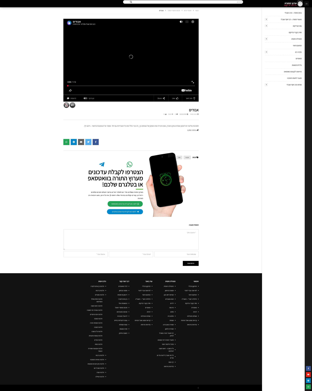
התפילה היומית (296, 39)
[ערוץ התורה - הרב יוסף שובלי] (293, 3)
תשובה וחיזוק (123, 333)
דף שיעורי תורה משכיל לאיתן (166, 334)
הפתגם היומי (297, 45)
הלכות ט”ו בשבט (97, 331)
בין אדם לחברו (122, 299)
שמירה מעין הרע (168, 325)
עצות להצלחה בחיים (120, 320)
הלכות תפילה (99, 377)
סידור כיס (298, 52)
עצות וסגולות (123, 325)
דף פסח (171, 362)
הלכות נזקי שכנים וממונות (96, 364)
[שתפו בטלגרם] (308, 380)
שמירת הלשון (169, 329)
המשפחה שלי (123, 303)
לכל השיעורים (122, 286)
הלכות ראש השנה (96, 306)
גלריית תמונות (297, 65)
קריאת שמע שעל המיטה (189, 320)
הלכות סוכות (98, 319)
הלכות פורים (98, 340)
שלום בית (171, 316)
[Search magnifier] (131, 2)
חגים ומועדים (169, 299)
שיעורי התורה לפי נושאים (166, 340)
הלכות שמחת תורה (96, 323)
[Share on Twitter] (88, 142)
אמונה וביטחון (169, 290)
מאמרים (299, 58)
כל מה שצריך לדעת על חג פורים (165, 356)
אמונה (187, 157)
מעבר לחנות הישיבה (294, 78)
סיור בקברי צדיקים (295, 32)
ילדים (172, 303)
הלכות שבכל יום (99, 368)
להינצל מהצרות (122, 316)
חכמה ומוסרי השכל (174, 10)
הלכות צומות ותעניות (95, 336)
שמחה (172, 320)
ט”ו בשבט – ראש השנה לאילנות (166, 349)
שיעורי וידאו (187, 10)
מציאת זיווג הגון (169, 295)
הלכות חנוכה (98, 327)
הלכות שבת (100, 372)
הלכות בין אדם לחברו (97, 286)
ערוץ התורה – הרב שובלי (293, 13)
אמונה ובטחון (123, 290)
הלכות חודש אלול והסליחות (96, 300)
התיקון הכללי (192, 286)
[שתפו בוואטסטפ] (308, 386)
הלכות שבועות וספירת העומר (95, 349)
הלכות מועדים (99, 295)
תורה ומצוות (123, 329)
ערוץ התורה (193, 114)
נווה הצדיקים (297, 26)
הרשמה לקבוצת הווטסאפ (293, 71)
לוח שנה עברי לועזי (191, 290)
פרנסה (171, 307)
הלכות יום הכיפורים (96, 314)
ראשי (197, 10)
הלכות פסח (98, 344)
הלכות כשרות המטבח (97, 359)
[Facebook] (308, 368)
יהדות (195, 312)
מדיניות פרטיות (192, 325)
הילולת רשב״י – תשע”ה (189, 299)
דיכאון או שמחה (122, 295)
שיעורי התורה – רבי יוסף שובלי (291, 19)
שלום (172, 312)
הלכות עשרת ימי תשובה (94, 310)
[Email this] (81, 142)
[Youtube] (308, 374)
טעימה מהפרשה (122, 312)
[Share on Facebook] (96, 142)
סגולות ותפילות (192, 316)
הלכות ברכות (100, 290)
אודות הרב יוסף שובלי (294, 84)
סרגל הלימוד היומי (168, 344)
